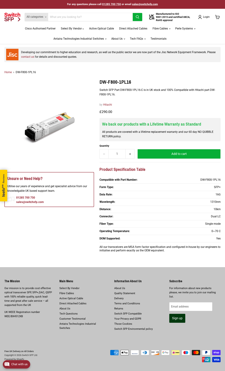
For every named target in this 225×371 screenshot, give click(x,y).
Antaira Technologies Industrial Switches (79, 38)
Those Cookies (123, 323)
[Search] (137, 17)
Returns (118, 308)
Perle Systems (184, 28)
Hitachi (107, 104)
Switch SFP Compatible (128, 313)
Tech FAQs (137, 38)
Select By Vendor (71, 28)
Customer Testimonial (72, 318)
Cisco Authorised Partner (40, 28)
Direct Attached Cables (133, 28)
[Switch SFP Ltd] (12, 17)
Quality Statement (124, 293)
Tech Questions (68, 313)
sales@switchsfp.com (145, 4)
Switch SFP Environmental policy (133, 328)
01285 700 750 (111, 4)
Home (8, 72)
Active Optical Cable (101, 28)
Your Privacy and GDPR (127, 318)
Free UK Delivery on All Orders (19, 351)
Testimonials (158, 38)
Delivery (119, 298)
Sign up (177, 318)
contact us (27, 56)
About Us (117, 38)
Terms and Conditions (127, 303)
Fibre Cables (161, 28)
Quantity (104, 145)
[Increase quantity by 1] (130, 154)
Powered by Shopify (14, 359)
